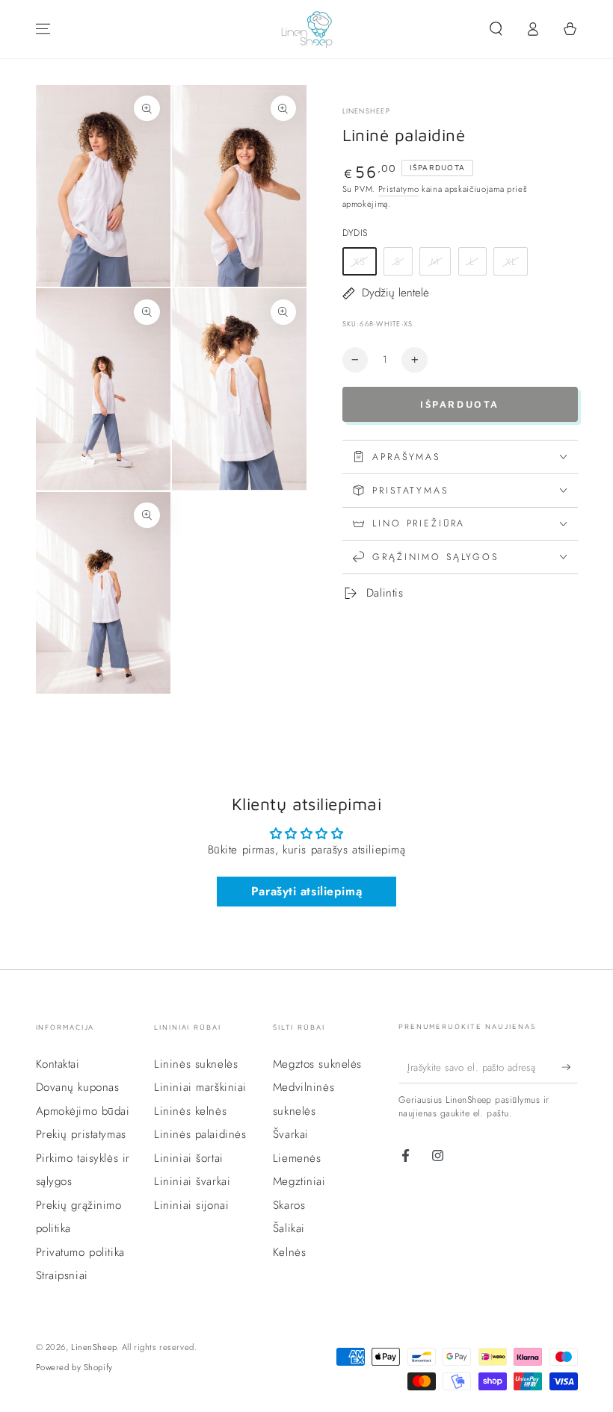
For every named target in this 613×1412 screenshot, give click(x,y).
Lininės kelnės (190, 1111)
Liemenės (297, 1158)
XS (360, 262)
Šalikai (289, 1228)
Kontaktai (58, 1064)
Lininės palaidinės (200, 1134)
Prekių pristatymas (81, 1134)
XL (511, 262)
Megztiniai (299, 1181)
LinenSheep (366, 111)
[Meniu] (43, 29)
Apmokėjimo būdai (83, 1111)
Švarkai (291, 1134)
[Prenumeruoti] (569, 1067)
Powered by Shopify (74, 1367)
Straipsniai (62, 1275)
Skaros (289, 1205)
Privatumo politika (80, 1252)
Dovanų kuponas (78, 1087)
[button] (496, 29)
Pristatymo (398, 189)
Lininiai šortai (189, 1158)
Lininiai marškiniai (200, 1087)
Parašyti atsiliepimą (306, 891)
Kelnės (289, 1252)
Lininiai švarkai (192, 1181)
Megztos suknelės (317, 1064)
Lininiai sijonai (191, 1205)
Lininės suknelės (196, 1064)
